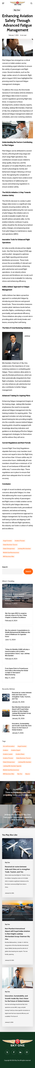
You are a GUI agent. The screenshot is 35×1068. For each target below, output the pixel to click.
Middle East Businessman (11, 552)
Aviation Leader (8, 754)
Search (5, 567)
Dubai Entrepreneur (9, 548)
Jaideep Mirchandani (24, 548)
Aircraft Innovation (8, 746)
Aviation (5, 750)
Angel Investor (7, 540)
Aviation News (20, 754)
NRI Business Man (8, 556)
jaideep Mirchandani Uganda (12, 766)
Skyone (27, 774)
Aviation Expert (15, 750)
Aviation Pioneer (20, 540)
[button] (3, 3)
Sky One (17, 10)
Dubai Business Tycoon (10, 544)
